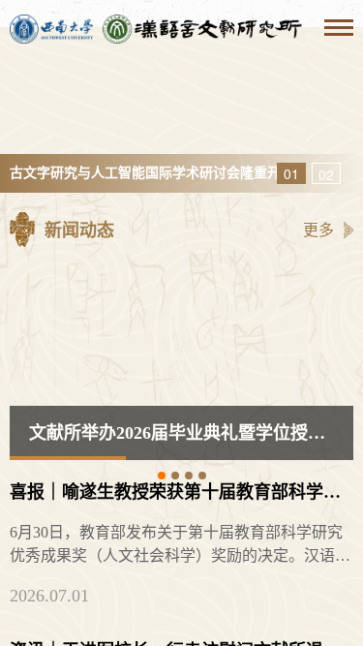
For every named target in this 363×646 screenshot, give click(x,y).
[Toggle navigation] (338, 29)
